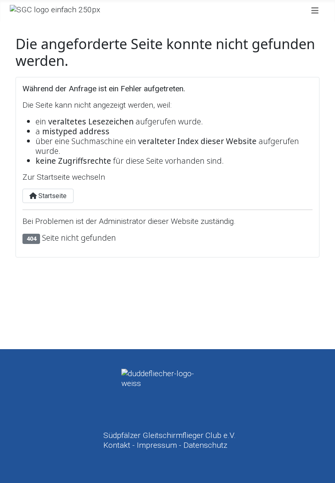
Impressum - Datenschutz (182, 445)
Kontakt (116, 445)
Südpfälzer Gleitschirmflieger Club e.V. (169, 435)
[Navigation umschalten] (315, 10)
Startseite (52, 196)
